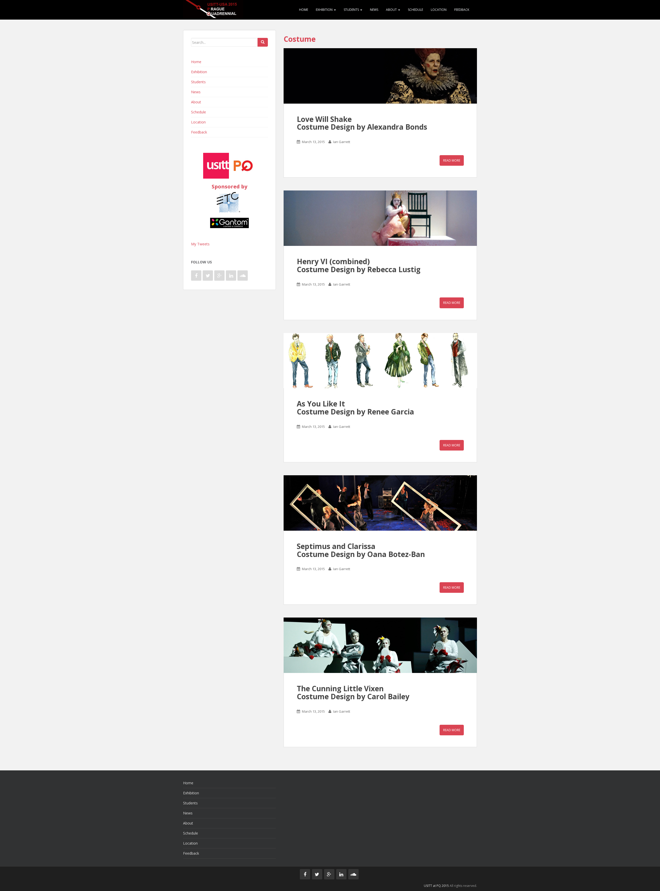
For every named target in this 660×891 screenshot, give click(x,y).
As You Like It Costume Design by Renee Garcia (355, 408)
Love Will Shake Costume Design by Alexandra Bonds (362, 123)
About (392, 9)
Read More (451, 160)
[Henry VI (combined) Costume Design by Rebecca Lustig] (380, 218)
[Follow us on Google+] (219, 275)
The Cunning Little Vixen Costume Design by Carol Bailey (353, 692)
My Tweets (200, 244)
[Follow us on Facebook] (196, 275)
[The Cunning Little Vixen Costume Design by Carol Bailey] (380, 645)
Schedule (415, 9)
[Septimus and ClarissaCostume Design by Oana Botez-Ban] (380, 503)
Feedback (461, 9)
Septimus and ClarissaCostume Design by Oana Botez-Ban (361, 550)
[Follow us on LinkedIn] (231, 275)
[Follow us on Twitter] (208, 275)
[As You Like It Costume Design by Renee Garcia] (380, 360)
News (374, 9)
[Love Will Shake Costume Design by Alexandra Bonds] (380, 76)
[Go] (263, 42)
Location (439, 9)
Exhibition (324, 9)
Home (303, 9)
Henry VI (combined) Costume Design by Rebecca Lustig (358, 265)
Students (352, 9)
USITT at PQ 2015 (436, 886)
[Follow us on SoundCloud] (242, 275)
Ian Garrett (341, 141)
